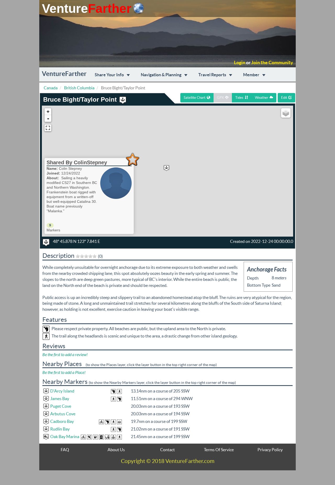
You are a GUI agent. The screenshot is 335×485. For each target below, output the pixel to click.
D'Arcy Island (62, 391)
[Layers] (286, 113)
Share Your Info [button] (110, 74)
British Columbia (79, 87)
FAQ (65, 449)
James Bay (59, 398)
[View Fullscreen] (47, 127)
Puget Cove (60, 406)
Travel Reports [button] (212, 74)
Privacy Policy (270, 449)
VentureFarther (64, 73)
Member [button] (251, 74)
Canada (51, 87)
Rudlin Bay (60, 429)
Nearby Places (62, 363)
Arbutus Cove (62, 413)
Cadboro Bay (62, 421)
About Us (116, 449)
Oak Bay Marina (64, 436)
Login (239, 62)
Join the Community (272, 62)
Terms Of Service (219, 449)
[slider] (86, 256)
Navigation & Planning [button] (161, 74)
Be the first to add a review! (65, 354)
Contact (167, 449)
